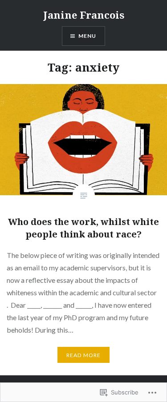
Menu (87, 35)
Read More (83, 355)
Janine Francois (83, 14)
